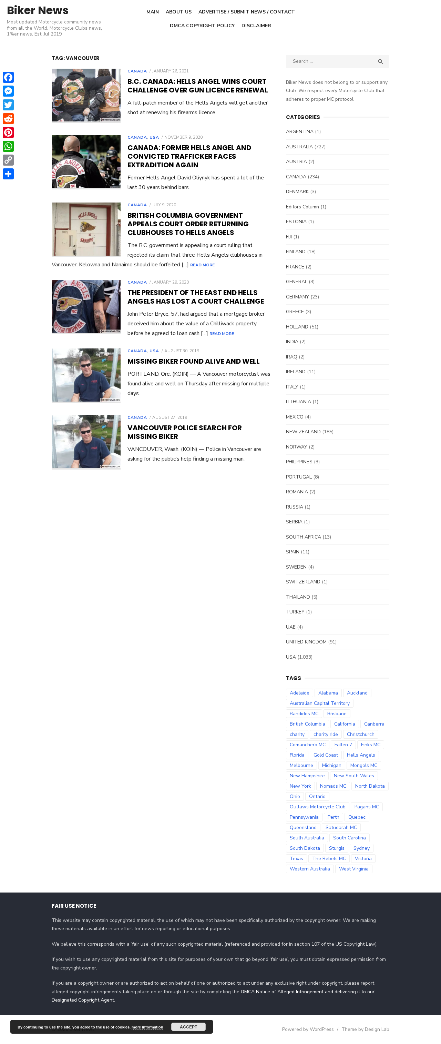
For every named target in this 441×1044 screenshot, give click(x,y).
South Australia (307, 838)
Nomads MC (333, 786)
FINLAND (296, 251)
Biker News (38, 10)
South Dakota (305, 848)
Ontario (317, 796)
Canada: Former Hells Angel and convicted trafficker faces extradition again (189, 156)
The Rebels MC (329, 858)
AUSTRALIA (299, 147)
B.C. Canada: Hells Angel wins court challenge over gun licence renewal (197, 86)
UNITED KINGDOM (306, 642)
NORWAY (296, 447)
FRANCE (295, 267)
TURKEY (295, 612)
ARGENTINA (300, 131)
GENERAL (296, 281)
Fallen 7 (343, 744)
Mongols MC (363, 765)
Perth (333, 817)
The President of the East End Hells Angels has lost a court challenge (195, 297)
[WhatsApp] (8, 146)
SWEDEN (296, 567)
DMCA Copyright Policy (202, 25)
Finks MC (370, 744)
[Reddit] (8, 119)
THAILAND (298, 597)
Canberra (374, 724)
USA (154, 137)
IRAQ (291, 357)
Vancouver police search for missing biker (184, 432)
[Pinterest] (8, 132)
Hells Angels (361, 755)
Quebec (357, 817)
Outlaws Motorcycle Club (318, 807)
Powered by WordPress (308, 1029)
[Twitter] (8, 105)
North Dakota (370, 786)
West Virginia (354, 869)
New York (300, 786)
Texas (296, 858)
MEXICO (295, 417)
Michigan (331, 765)
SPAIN (292, 552)
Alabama (328, 693)
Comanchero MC (308, 744)
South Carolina (349, 838)
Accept (188, 1027)
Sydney (361, 848)
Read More (202, 265)
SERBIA (294, 522)
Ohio (295, 796)
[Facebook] (8, 77)
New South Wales (354, 775)
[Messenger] (8, 91)
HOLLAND (297, 327)
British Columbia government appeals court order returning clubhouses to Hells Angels (188, 223)
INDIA (292, 341)
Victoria (363, 858)
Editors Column (302, 207)
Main (152, 12)
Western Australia (310, 869)
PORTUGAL (299, 477)
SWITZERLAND (303, 582)
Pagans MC (367, 807)
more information (147, 1027)
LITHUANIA (298, 401)
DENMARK (297, 191)
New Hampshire (307, 775)
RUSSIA (294, 507)
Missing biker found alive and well (193, 361)
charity (297, 734)
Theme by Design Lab (365, 1029)
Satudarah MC (341, 827)
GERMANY (297, 297)
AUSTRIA (296, 161)
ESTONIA (296, 221)
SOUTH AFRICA (303, 537)
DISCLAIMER (256, 25)
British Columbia (307, 724)
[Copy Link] (8, 160)
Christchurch (361, 734)
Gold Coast (326, 755)
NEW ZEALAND (303, 432)
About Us (179, 12)
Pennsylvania (304, 817)
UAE (291, 627)
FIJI (289, 237)
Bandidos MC (304, 713)
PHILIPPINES (299, 462)
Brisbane (337, 713)
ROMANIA (297, 492)
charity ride (326, 734)
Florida (297, 755)
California (344, 724)
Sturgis (337, 848)
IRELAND (296, 371)
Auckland (357, 693)
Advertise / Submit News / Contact (246, 12)
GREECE (295, 311)
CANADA (137, 71)
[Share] (8, 174)
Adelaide (299, 693)
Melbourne (301, 765)
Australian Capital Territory (320, 703)
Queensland (303, 827)
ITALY (292, 387)
